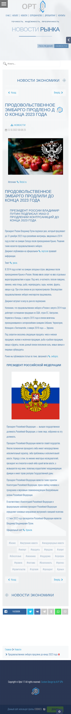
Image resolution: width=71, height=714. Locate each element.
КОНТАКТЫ (61, 15)
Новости (19, 125)
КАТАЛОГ (15, 15)
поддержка (46, 556)
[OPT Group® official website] (35, 691)
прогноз (60, 562)
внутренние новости (29, 543)
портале (44, 251)
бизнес (13, 543)
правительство (19, 569)
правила (18, 562)
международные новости (53, 543)
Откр (59, 711)
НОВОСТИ (24, 15)
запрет (61, 549)
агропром (60, 556)
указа (15, 262)
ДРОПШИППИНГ (50, 15)
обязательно (15, 556)
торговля (34, 569)
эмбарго (54, 356)
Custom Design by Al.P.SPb (52, 681)
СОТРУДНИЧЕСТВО (36, 15)
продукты (35, 549)
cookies (38, 709)
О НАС (8, 15)
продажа (49, 549)
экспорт (22, 549)
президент (48, 569)
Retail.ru (23, 182)
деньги (61, 569)
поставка (31, 562)
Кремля (29, 530)
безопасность (46, 562)
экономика (31, 556)
